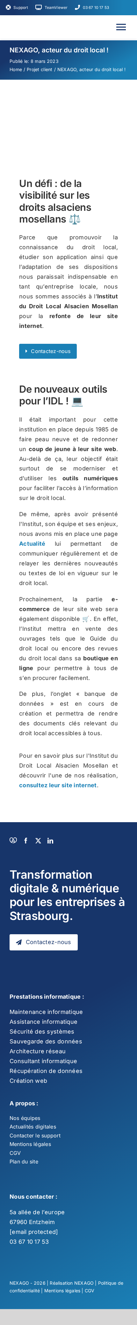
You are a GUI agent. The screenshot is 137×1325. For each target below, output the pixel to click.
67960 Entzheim (32, 1222)
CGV (90, 1290)
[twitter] (38, 840)
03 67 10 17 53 (29, 1241)
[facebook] (26, 840)
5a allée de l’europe (37, 1212)
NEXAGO (84, 1283)
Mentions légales (62, 1290)
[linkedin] (50, 840)
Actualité (32, 543)
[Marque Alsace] (13, 840)
